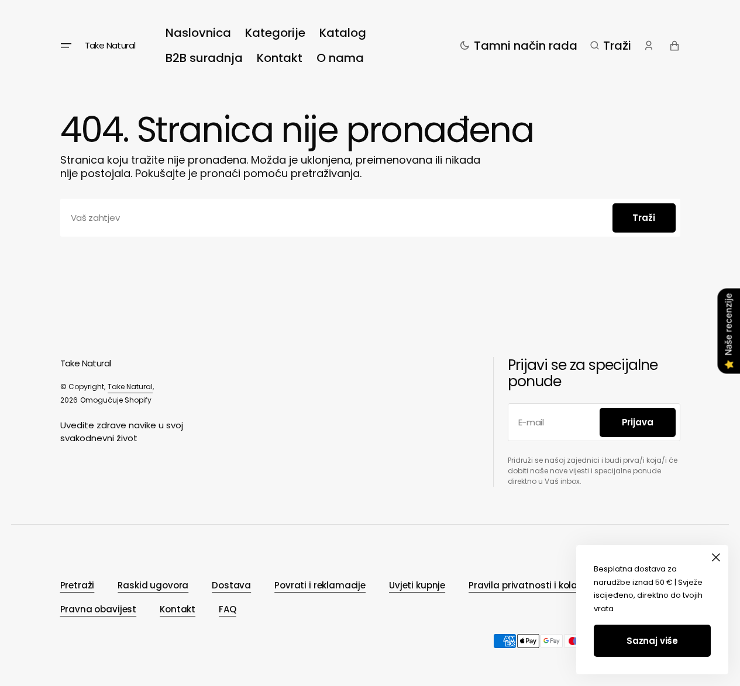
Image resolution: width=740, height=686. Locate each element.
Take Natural (130, 386)
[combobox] (370, 218)
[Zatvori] (716, 557)
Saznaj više (652, 641)
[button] (610, 45)
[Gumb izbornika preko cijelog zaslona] (66, 45)
